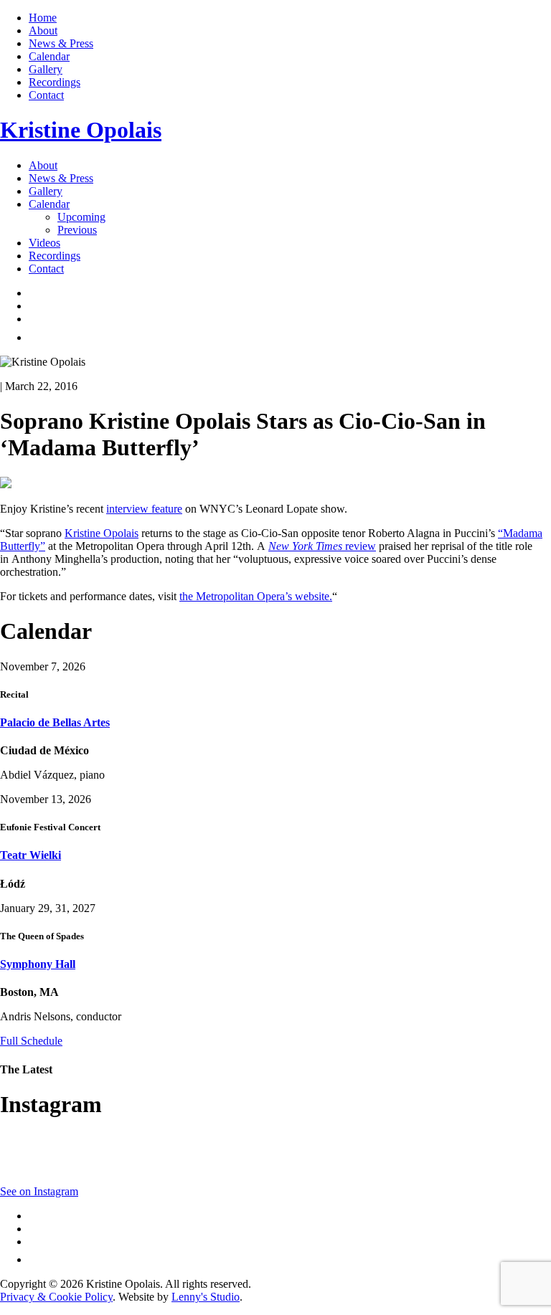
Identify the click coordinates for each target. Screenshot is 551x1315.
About (43, 30)
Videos (44, 243)
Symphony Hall (37, 964)
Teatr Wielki (30, 855)
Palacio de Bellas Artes (55, 722)
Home (43, 17)
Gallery (45, 69)
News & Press (61, 43)
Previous (77, 230)
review (360, 546)
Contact (46, 95)
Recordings (54, 82)
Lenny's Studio (205, 1297)
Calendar (49, 56)
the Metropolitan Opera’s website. (255, 596)
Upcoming (81, 217)
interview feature (144, 509)
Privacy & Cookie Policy (56, 1297)
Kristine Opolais (101, 533)
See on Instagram (39, 1191)
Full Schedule (31, 1041)
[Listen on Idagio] (36, 337)
